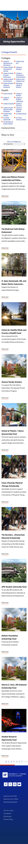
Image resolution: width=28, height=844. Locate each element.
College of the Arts (20, 62)
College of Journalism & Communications (20, 75)
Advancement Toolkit (11, 799)
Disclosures (8, 816)
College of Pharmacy (19, 104)
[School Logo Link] (13, 775)
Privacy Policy (8, 819)
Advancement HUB (10, 796)
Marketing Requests (10, 802)
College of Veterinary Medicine (19, 109)
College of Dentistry (19, 94)
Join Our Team (9, 810)
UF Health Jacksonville (6, 118)
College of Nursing (8, 103)
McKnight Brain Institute (7, 114)
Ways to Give (7, 134)
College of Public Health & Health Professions (8, 109)
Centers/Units (8, 127)
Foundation (7, 813)
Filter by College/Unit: (14, 141)
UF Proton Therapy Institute (21, 118)
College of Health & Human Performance (8, 75)
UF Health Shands (21, 113)
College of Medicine (6, 98)
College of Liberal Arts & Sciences (8, 80)
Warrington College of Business (19, 85)
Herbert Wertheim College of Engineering (8, 85)
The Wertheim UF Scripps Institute (8, 122)
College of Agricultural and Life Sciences (7, 63)
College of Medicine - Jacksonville (19, 99)
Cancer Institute (7, 93)
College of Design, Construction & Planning (8, 69)
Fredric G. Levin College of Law (20, 80)
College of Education (19, 68)
